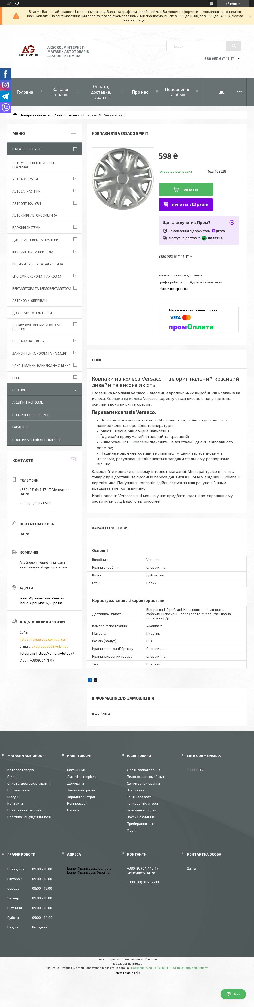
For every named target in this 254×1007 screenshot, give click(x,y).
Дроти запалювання (143, 770)
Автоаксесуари (25, 179)
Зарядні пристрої (81, 797)
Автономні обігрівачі (29, 301)
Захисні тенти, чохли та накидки (39, 353)
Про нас (140, 92)
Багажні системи (26, 228)
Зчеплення (135, 790)
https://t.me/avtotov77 (55, 653)
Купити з (181, 204)
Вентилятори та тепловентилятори (41, 289)
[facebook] (90, 681)
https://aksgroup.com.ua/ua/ (43, 639)
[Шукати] (233, 46)
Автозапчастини (26, 191)
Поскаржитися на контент (149, 967)
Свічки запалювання (143, 783)
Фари (131, 830)
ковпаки (140, 441)
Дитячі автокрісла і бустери (35, 240)
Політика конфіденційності (37, 440)
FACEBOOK (195, 770)
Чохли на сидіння (141, 817)
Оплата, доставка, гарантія (101, 92)
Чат (237, 994)
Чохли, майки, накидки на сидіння (41, 366)
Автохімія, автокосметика (34, 215)
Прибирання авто (141, 823)
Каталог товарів (60, 91)
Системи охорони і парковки (36, 276)
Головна (25, 92)
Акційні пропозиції (29, 402)
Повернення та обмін (177, 91)
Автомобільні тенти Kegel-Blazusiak (34, 165)
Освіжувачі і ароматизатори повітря (36, 327)
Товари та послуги (35, 115)
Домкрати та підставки (32, 313)
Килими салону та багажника (37, 264)
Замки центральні (81, 790)
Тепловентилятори (142, 803)
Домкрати (75, 783)
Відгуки (13, 797)
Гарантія (20, 427)
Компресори (77, 803)
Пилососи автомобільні (146, 776)
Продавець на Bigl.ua (127, 963)
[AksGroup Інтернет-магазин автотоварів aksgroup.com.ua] (28, 65)
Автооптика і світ (26, 204)
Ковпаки (73, 115)
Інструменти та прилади (32, 252)
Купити (190, 189)
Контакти (15, 803)
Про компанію (18, 790)
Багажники (76, 770)
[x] (95, 681)
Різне (58, 115)
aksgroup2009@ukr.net (50, 646)
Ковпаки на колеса (124, 398)
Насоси (73, 810)
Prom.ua (151, 959)
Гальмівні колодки (141, 810)
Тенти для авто (139, 797)
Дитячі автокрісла (81, 776)
